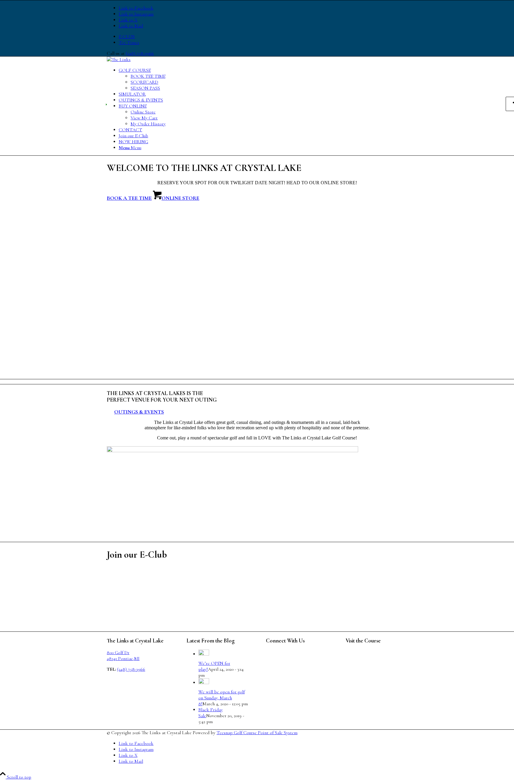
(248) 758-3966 (140, 53)
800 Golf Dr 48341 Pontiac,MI (123, 656)
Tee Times (129, 43)
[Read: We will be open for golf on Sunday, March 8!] (203, 683)
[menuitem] (263, 37)
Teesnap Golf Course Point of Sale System (257, 733)
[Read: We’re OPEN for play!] (203, 654)
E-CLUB (127, 37)
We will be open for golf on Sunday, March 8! (221, 698)
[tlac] (119, 60)
